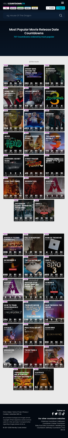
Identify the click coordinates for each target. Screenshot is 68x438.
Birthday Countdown (53, 428)
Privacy (25, 412)
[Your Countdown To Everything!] (14, 3)
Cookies (5, 414)
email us (22, 424)
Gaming (20, 8)
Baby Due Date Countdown (44, 426)
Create (51, 8)
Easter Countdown (58, 423)
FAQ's (5, 412)
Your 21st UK (63, 429)
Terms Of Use (17, 412)
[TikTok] (63, 414)
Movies (13, 8)
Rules (9, 412)
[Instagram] (59, 414)
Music (28, 8)
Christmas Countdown (49, 421)
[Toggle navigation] (62, 2)
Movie (5, 65)
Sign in (61, 8)
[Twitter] (56, 414)
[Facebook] (53, 414)
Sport (35, 8)
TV (6, 8)
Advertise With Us (15, 414)
